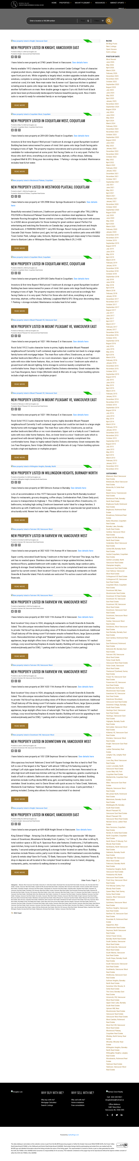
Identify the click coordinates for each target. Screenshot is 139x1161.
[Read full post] (55, 42)
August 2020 (111, 213)
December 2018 (112, 268)
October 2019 (111, 240)
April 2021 (110, 193)
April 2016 (110, 355)
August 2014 (111, 410)
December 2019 (112, 235)
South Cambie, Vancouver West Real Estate (57, 903)
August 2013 (111, 444)
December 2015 (112, 366)
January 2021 (111, 201)
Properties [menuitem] (64, 3)
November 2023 (112, 132)
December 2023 (112, 129)
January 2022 (111, 171)
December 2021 (112, 174)
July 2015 (110, 380)
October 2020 (111, 207)
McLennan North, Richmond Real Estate (21, 898)
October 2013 (111, 438)
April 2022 (110, 162)
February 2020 (111, 229)
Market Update (117, 3)
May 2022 (110, 160)
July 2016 (110, 346)
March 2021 (110, 196)
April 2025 (110, 98)
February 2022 (111, 168)
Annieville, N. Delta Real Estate (48, 885)
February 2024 (111, 126)
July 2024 (110, 112)
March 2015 (110, 391)
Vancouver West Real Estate (117, 1017)
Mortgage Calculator (48, 1102)
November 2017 (112, 302)
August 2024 (111, 109)
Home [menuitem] (54, 3)
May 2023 (110, 146)
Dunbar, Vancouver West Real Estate (59, 890)
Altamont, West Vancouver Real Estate (29, 885)
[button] (108, 1115)
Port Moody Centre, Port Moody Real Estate (29, 901)
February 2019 (111, 263)
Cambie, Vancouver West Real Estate (25, 886)
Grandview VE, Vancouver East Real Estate (64, 894)
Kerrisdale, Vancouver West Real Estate (46, 896)
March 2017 (110, 324)
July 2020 (110, 215)
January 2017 (111, 330)
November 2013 (112, 435)
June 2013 (110, 449)
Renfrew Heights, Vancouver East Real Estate (77, 901)
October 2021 (111, 179)
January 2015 (111, 396)
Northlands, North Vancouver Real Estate (49, 899)
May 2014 (110, 419)
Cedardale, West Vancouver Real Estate (69, 886)
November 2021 (112, 176)
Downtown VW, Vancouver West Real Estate (32, 748)
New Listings (111, 46)
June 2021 (110, 187)
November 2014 (112, 402)
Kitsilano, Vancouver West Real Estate (68, 896)
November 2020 (112, 204)
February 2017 (111, 327)
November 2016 (112, 335)
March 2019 (110, 260)
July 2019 (110, 249)
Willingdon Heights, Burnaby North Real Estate (32, 479)
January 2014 (111, 430)
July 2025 (110, 90)
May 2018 (110, 285)
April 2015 (110, 388)
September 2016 (112, 341)
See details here (80, 62)
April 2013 (110, 455)
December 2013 (112, 433)
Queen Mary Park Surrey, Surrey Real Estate (52, 901)
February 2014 (111, 427)
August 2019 (111, 246)
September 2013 (112, 441)
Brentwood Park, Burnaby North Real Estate (68, 885)
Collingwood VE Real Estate (116, 576)
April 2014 (110, 422)
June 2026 (110, 62)
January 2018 (111, 296)
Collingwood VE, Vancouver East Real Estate (55, 888)
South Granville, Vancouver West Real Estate (80, 903)
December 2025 (112, 76)
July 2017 (110, 313)
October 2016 (111, 338)
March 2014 (110, 424)
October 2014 (111, 405)
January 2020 (111, 232)
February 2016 (111, 360)
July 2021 (110, 185)
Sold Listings (111, 52)
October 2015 (111, 371)
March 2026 (110, 70)
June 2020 (110, 218)
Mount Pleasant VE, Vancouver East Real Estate (33, 333)
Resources (100, 3)
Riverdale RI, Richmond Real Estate (35, 903)
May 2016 (110, 352)
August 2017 (111, 310)
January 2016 (111, 363)
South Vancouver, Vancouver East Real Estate (38, 905)
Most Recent (111, 59)
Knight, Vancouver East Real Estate (29, 54)
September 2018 (112, 277)
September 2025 (112, 84)
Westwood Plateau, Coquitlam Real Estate (31, 193)
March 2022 (110, 165)
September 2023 (112, 137)
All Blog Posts (111, 44)
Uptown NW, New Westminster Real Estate (43, 907)
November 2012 (112, 469)
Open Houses (111, 49)
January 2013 (111, 463)
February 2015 (111, 394)
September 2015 (112, 374)
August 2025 (111, 87)
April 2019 (110, 257)
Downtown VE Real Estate (116, 596)
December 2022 (112, 151)
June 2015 (110, 383)
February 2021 (111, 199)
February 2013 (111, 461)
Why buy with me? (48, 1100)
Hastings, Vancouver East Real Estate (25, 896)
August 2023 (111, 140)
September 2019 (112, 243)
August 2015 (111, 377)
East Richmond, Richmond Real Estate (80, 890)
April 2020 (110, 224)
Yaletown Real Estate (114, 1064)
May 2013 (110, 452)
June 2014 (110, 416)
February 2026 (111, 73)
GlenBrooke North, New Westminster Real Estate (39, 894)
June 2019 (110, 252)
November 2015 (112, 369)
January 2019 (111, 266)
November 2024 (112, 104)
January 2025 (111, 101)
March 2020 (110, 226)
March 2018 (110, 291)
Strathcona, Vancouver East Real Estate (61, 905)
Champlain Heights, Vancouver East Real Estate (30, 888)
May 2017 (110, 318)
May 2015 (110, 385)
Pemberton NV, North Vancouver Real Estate (72, 899)
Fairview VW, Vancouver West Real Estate (31, 542)
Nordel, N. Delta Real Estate (116, 833)
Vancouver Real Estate (114, 1014)
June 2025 (110, 93)
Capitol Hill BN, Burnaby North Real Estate (47, 886)
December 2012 (112, 466)
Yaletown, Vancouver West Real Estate (65, 909)
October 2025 (111, 82)
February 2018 (111, 293)
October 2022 (111, 157)
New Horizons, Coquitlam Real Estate (28, 899)
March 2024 (110, 123)
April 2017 (110, 321)
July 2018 (110, 279)
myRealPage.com (73, 1135)
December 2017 (112, 299)
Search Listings (47, 1105)
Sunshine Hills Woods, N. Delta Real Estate (83, 905)
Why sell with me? (78, 1100)
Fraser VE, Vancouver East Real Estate (80, 892)
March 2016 (110, 357)
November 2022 (112, 154)
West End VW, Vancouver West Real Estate (66, 907)
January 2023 (111, 149)
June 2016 (110, 349)
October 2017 (111, 305)
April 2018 (110, 288)
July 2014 (110, 413)
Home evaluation (77, 1102)
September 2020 (112, 210)
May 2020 (110, 221)
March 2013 (110, 458)
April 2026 (110, 68)
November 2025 (112, 79)
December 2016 (112, 332)
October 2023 (111, 135)
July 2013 (110, 447)
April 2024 (110, 121)
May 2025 (110, 95)
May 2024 (110, 118)
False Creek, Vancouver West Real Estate (59, 892)
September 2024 (112, 107)
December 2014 (112, 399)
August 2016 (111, 343)
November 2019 (112, 238)
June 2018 (110, 282)
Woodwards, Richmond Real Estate (45, 909)
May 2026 (110, 65)
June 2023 (110, 143)
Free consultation (77, 1105)
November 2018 (112, 271)
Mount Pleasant (82, 3)
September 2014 (112, 408)
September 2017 (112, 307)
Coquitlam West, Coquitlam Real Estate (30, 127)
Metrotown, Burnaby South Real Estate (43, 898)
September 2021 (112, 182)
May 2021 (110, 190)
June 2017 (110, 316)
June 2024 (110, 115)
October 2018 (111, 274)
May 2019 (110, 254)
